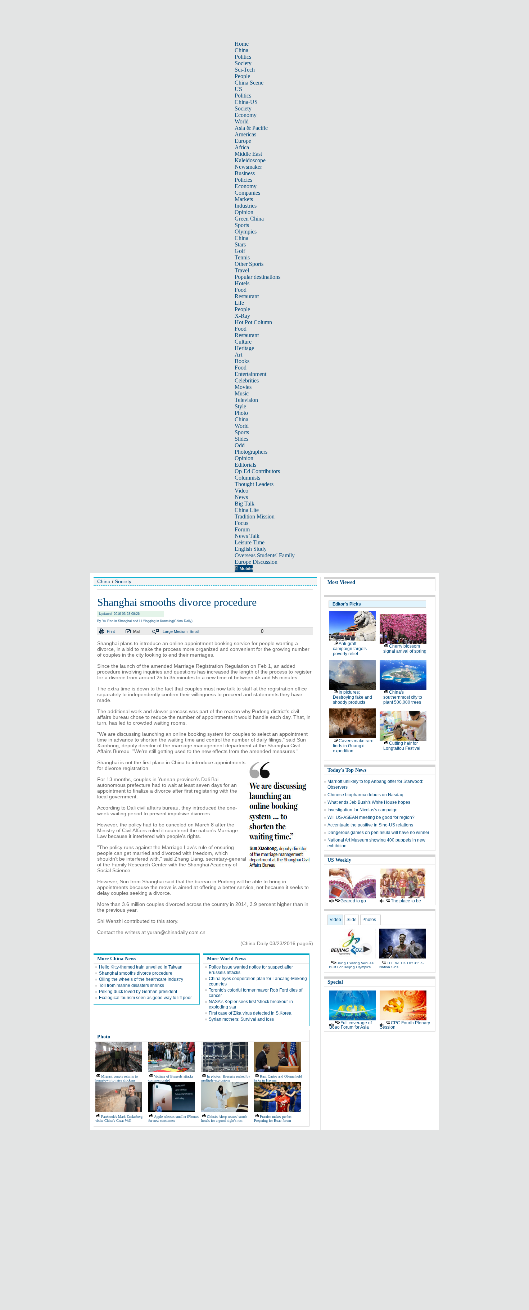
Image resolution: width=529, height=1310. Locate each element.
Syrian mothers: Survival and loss (241, 1019)
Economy (246, 115)
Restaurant (247, 296)
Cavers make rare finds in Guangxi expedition (353, 745)
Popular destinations (257, 277)
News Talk (247, 536)
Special (335, 982)
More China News (116, 958)
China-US (246, 102)
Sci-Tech (245, 70)
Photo (241, 413)
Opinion (244, 212)
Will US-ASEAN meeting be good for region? (371, 817)
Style (240, 406)
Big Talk (244, 503)
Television (246, 400)
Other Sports (249, 264)
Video (241, 491)
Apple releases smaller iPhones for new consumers (173, 1119)
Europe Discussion (256, 562)
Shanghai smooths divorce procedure (135, 973)
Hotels (242, 283)
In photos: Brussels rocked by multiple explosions (225, 1078)
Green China (249, 219)
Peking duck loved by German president (138, 991)
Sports (242, 225)
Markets (244, 199)
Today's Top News (346, 770)
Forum (242, 529)
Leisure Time (249, 542)
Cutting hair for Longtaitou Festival (401, 746)
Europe (243, 141)
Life (239, 303)
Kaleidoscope (250, 160)
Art (238, 355)
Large (168, 631)
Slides (241, 439)
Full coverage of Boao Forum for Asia (350, 1025)
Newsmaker (248, 167)
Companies (247, 193)
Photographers (251, 452)
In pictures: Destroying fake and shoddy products (352, 697)
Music (242, 393)
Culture (243, 342)
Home (242, 44)
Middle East (248, 154)
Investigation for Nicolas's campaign (362, 809)
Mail (136, 631)
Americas (245, 134)
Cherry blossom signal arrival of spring (404, 649)
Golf (240, 251)
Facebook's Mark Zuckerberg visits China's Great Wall (119, 1119)
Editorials (245, 465)
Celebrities (247, 380)
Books (242, 361)
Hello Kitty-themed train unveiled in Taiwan (140, 967)
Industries (246, 206)
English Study (251, 549)
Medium (180, 631)
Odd (240, 445)
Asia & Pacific (251, 128)
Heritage (244, 348)
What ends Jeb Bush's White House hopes (368, 802)
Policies (243, 180)
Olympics (246, 231)
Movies (243, 387)
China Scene (249, 83)
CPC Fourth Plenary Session (405, 1025)
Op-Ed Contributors (257, 471)
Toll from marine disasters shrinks (131, 985)
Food (241, 290)
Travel (242, 270)
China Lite (247, 510)
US (238, 89)
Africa (242, 147)
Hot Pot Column (253, 322)
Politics (243, 57)
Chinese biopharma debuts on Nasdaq (365, 794)
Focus (241, 523)
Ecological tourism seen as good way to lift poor (145, 997)
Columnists (247, 478)
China (241, 50)
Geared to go (353, 900)
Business (245, 173)
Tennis (242, 257)
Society (243, 63)
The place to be (406, 900)
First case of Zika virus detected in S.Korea (250, 1013)
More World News (226, 958)
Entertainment (250, 374)
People (242, 76)
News (241, 497)
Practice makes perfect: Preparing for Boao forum (273, 1119)
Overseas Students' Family (265, 555)
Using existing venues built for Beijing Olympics (351, 965)
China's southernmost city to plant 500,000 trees (402, 697)
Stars (240, 244)
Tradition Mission (255, 516)
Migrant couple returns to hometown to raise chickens (116, 1078)
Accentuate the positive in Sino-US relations (370, 825)
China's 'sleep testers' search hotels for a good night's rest (224, 1119)
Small (194, 631)
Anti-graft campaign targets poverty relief (350, 648)
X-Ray (242, 316)
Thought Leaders (254, 484)
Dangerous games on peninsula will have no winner (378, 832)
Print (111, 631)
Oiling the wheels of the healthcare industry (141, 979)
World (242, 121)
